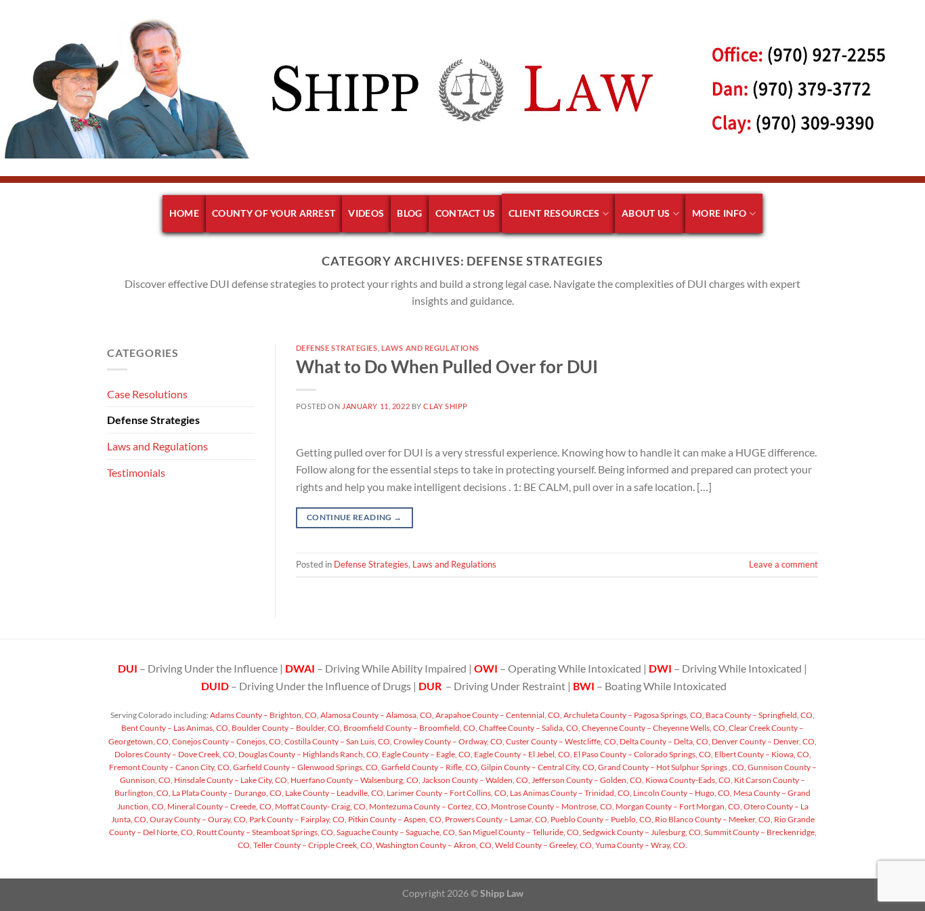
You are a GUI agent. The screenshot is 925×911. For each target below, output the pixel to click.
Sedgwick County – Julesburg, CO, (642, 832)
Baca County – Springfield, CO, (759, 715)
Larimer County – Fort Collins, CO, (447, 793)
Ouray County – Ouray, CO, (198, 819)
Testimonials (136, 472)
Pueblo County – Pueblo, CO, (601, 819)
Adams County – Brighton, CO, (264, 715)
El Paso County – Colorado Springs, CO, (642, 754)
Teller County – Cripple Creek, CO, (313, 845)
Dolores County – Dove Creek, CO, (175, 754)
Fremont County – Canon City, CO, (170, 767)
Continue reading (354, 517)
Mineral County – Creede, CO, (220, 806)
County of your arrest (273, 213)
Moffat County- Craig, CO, (321, 806)
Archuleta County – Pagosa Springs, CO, (633, 715)
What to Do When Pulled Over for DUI (447, 366)
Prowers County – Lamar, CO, (496, 819)
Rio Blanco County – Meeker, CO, (713, 819)
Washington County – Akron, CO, (434, 845)
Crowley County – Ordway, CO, (448, 741)
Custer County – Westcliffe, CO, (561, 741)
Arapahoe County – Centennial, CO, (498, 715)
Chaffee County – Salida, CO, (528, 728)
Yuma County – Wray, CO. (640, 845)
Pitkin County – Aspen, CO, (395, 819)
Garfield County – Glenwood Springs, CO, (306, 767)
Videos (366, 213)
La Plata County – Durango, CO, (227, 793)
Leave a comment (783, 564)
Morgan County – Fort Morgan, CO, (678, 806)
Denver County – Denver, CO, (763, 741)
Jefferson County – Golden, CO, (587, 780)
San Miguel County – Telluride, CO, (519, 832)
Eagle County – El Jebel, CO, (522, 754)
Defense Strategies (153, 419)
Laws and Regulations (157, 446)
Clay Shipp (445, 406)
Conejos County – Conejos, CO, (227, 741)
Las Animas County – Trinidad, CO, (570, 793)
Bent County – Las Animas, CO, (175, 728)
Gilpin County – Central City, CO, (538, 767)
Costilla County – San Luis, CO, (337, 741)
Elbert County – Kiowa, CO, (762, 754)
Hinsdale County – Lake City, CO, (231, 780)
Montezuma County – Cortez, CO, (429, 806)
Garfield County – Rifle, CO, (429, 767)
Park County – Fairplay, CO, (297, 819)
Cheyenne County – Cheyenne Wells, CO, (653, 728)
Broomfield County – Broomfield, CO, (409, 728)
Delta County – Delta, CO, (664, 741)
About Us (646, 213)
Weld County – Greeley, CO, (544, 845)
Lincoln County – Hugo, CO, (682, 793)
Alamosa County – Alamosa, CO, (376, 715)
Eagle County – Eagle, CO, (427, 754)
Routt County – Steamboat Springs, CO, (265, 832)
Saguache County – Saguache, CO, (396, 832)
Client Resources (554, 213)
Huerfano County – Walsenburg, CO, (355, 780)
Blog (409, 213)
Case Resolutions (147, 393)
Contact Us (465, 213)
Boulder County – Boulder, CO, (286, 728)
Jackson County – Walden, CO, (475, 780)
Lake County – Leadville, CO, (334, 793)
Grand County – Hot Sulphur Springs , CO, (671, 767)
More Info (719, 213)
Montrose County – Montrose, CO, (552, 806)
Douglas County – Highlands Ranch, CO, (309, 754)
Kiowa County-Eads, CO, (688, 780)
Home (184, 213)
